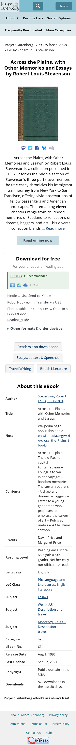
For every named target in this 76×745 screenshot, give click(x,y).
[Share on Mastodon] (23, 147)
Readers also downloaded (38, 346)
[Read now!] (38, 140)
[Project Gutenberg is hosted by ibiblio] (38, 742)
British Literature (53, 368)
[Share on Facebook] (37, 147)
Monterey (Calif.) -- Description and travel (52, 627)
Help (49, 733)
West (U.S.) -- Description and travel (50, 609)
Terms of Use (39, 724)
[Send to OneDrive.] (25, 285)
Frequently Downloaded (23, 30)
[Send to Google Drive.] (18, 284)
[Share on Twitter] (30, 147)
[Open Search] (38, 6)
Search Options (59, 18)
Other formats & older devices (36, 328)
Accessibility (60, 724)
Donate (64, 5)
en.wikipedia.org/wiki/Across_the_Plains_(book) (54, 440)
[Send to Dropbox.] (12, 284)
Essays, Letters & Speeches (38, 357)
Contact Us (33, 733)
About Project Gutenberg (27, 715)
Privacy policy (58, 715)
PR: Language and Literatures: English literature (52, 584)
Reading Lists (33, 18)
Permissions (17, 724)
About (12, 18)
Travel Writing (20, 368)
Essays (43, 597)
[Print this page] (51, 147)
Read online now (38, 240)
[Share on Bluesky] (44, 147)
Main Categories (58, 30)
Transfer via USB (48, 302)
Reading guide (18, 320)
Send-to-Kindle (39, 295)
